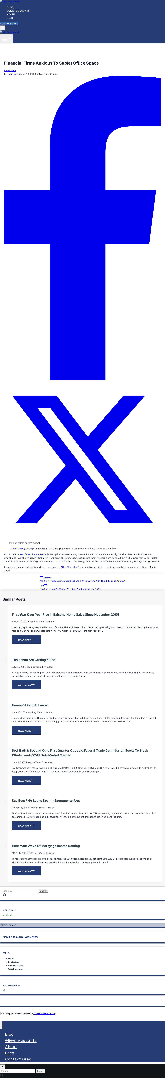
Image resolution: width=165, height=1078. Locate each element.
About (11, 14)
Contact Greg (9, 23)
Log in (11, 958)
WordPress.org (15, 969)
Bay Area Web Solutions (44, 1013)
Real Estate (10, 70)
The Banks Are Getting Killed (33, 660)
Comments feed (15, 965)
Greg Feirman (14, 74)
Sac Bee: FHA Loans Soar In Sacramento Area (46, 800)
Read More (29, 640)
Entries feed (13, 962)
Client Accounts (18, 11)
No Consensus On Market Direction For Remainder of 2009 (70, 587)
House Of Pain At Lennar (30, 705)
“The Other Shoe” (70, 567)
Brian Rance (17, 548)
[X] (82, 537)
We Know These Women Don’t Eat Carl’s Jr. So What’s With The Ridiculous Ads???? (82, 579)
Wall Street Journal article (33, 554)
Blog (10, 7)
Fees (10, 18)
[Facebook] (82, 379)
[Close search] (2, 1066)
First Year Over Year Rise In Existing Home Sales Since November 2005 (65, 614)
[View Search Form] (2, 27)
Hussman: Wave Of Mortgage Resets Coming (46, 846)
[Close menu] (1, 1025)
